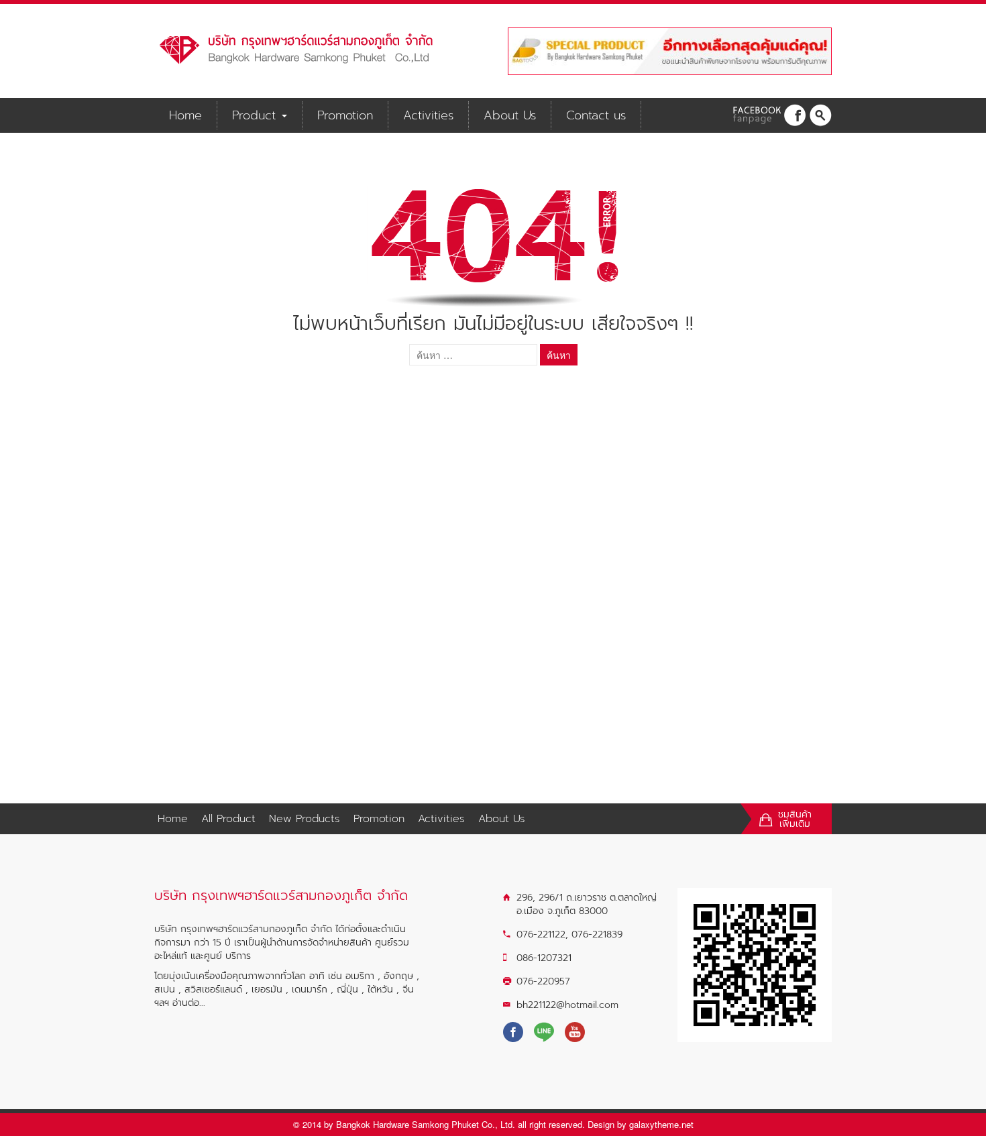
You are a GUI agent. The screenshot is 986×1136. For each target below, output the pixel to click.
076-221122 (540, 934)
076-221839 (596, 934)
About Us (510, 115)
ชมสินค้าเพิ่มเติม (795, 819)
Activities (428, 115)
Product (256, 115)
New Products (304, 819)
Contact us (596, 115)
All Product (228, 819)
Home (185, 115)
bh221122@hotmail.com (567, 1005)
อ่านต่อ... (188, 1003)
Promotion (345, 115)
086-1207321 (543, 958)
